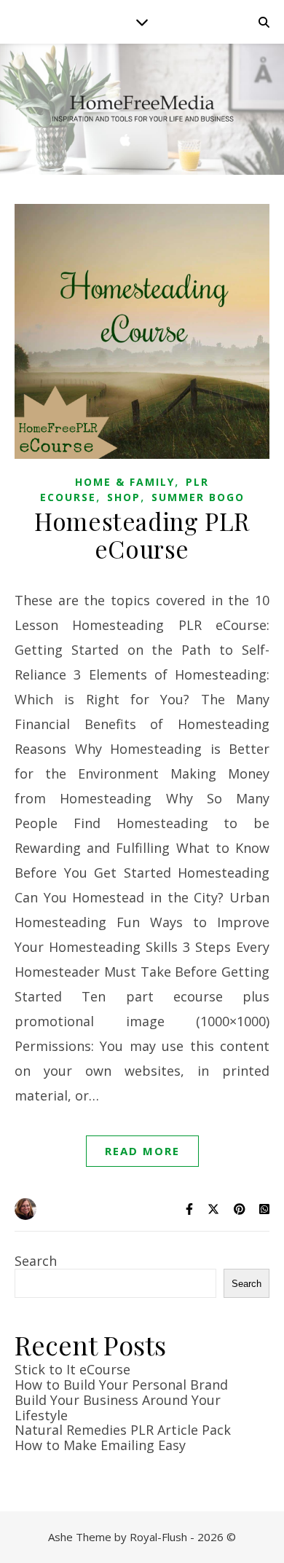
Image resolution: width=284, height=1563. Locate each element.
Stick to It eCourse (72, 1369)
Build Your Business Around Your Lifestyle (118, 1407)
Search (36, 1260)
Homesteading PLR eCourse (142, 534)
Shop (124, 497)
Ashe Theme (79, 1536)
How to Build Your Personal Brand (121, 1384)
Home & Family (125, 482)
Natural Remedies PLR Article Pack (123, 1429)
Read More (142, 1150)
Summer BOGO (198, 497)
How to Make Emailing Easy (100, 1445)
